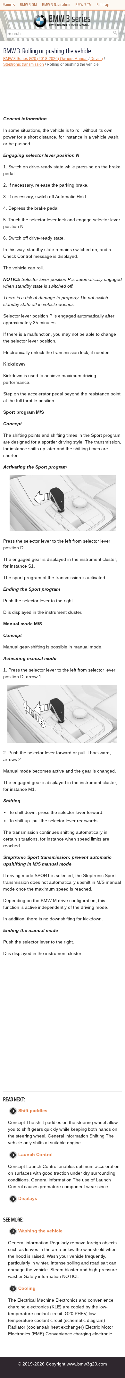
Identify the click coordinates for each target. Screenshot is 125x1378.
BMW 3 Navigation (56, 4)
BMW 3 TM (83, 4)
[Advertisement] (62, 91)
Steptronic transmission (23, 64)
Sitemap (103, 4)
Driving (96, 58)
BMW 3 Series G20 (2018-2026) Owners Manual (45, 58)
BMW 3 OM (28, 4)
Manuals (9, 4)
